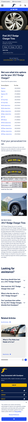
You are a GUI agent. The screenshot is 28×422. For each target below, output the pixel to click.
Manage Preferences (14, 414)
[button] (13, 341)
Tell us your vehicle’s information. (10, 42)
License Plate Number (8, 59)
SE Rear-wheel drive (6, 111)
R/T (2, 97)
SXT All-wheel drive (6, 122)
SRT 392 (3, 117)
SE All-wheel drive (5, 105)
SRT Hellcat (4, 119)
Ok (14, 419)
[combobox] (5, 47)
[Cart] (25, 5)
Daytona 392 (4, 94)
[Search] (20, 5)
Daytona (3, 88)
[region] (14, 411)
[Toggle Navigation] (2, 5)
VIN (15, 59)
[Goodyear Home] (14, 5)
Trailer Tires (22, 59)
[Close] (26, 402)
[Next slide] (26, 360)
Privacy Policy (18, 411)
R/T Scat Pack (4, 99)
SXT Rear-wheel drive (6, 128)
